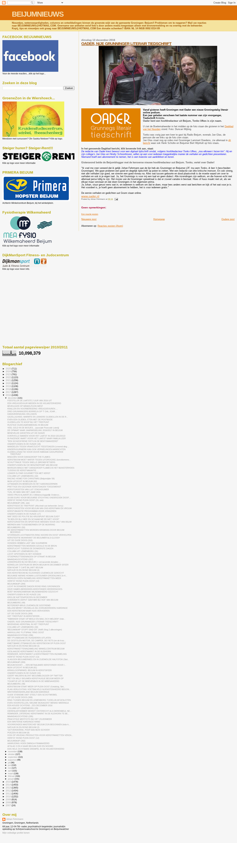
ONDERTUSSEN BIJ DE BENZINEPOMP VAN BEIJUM (32, 465)
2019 (8, 386)
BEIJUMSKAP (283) (16, 662)
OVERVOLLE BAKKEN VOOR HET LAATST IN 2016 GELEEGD (36, 436)
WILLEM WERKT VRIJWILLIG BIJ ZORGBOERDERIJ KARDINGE (37, 608)
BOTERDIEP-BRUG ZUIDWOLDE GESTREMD (29, 605)
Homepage (159, 219)
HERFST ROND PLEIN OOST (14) (23, 581)
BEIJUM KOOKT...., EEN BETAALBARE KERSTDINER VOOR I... (36, 665)
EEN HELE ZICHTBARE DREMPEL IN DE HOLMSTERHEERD (35, 749)
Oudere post (228, 219)
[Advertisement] (19, 290)
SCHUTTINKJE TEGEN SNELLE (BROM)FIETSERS (31, 462)
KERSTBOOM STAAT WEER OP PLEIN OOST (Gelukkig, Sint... (36, 686)
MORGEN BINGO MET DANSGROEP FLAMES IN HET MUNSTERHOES (40, 468)
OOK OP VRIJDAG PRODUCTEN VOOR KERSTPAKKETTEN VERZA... (40, 735)
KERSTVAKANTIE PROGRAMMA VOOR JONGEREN (31, 511)
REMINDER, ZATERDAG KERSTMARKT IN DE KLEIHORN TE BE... (38, 713)
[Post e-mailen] (116, 199)
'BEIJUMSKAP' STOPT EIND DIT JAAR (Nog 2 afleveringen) (34, 630)
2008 (8, 802)
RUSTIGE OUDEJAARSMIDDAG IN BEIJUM (27, 425)
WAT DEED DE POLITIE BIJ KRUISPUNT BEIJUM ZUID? (33, 516)
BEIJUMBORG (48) (16, 684)
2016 (8, 395)
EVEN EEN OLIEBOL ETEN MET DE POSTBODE (30, 419)
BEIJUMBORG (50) (16, 527)
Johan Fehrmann (14, 819)
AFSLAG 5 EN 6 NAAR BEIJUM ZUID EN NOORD (30, 746)
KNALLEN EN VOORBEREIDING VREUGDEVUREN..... (32, 409)
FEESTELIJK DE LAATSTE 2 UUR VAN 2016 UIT (29, 400)
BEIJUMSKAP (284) (16, 584)
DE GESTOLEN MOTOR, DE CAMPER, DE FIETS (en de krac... (36, 640)
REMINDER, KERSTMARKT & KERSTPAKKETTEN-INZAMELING (37, 654)
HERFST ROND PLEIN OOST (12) (23, 738)
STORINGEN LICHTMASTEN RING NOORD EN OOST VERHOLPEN (39, 535)
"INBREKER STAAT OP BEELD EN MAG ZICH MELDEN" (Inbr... (36, 619)
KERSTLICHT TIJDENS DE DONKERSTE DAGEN (30, 548)
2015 (8, 782)
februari (11, 776)
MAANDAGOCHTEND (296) (20, 635)
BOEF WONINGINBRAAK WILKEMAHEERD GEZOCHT (32, 592)
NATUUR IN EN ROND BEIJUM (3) (23, 646)
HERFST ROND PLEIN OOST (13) (23, 657)
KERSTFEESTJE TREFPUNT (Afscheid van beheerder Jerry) (35, 506)
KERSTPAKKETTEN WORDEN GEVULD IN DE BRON (32, 546)
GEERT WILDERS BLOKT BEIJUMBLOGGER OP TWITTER (35, 676)
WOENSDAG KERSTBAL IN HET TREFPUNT (28, 624)
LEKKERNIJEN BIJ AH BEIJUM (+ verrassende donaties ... (34, 562)
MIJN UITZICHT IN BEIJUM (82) (22, 481)
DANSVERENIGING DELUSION (22, 414)
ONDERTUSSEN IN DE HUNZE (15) (24, 673)
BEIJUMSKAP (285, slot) (18, 503)
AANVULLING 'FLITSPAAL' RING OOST (25, 632)
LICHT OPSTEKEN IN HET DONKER (24, 554)
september (13, 757)
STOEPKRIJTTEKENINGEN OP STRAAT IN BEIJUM (31, 556)
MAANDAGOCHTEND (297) (20, 559)
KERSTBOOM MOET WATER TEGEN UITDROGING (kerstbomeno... (39, 460)
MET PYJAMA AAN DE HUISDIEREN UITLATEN (29, 638)
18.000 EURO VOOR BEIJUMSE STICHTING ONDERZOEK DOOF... (39, 497)
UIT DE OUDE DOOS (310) (20, 540)
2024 (8, 371)
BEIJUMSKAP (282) (16, 741)
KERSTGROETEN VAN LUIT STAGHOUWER (28, 489)
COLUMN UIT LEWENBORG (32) (22, 476)
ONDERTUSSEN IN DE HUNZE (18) (24, 444)
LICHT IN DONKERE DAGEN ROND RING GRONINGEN (33, 586)
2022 (8, 377)
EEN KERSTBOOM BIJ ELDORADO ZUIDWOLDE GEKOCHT (35, 573)
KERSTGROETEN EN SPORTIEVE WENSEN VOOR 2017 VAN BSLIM (39, 522)
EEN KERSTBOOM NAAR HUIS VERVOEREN (28, 611)
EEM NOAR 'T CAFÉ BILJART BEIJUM (25, 567)
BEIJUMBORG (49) (16, 603)
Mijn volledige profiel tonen (16, 833)
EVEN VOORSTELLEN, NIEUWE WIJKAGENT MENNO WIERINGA (38, 703)
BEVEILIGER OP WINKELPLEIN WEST (25, 406)
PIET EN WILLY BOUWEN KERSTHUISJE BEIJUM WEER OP (35, 678)
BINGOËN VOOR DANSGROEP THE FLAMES (28, 457)
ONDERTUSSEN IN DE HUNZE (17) (24, 514)
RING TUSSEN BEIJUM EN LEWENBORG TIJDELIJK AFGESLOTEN (39, 700)
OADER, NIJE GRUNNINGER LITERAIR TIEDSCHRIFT (126, 43)
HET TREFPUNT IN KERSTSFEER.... (24, 616)
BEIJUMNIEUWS (38, 14)
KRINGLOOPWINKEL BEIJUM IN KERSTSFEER (29, 670)
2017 (8, 392)
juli (9, 762)
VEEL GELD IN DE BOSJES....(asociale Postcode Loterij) (33, 428)
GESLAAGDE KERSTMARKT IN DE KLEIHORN (29, 651)
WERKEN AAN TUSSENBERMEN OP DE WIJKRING (31, 524)
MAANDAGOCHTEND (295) (20, 716)
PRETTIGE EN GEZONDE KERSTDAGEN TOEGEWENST (34, 487)
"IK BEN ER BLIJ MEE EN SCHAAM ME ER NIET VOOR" (33, 519)
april (10, 771)
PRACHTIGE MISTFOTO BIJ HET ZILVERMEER (29, 719)
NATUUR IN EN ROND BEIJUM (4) (23, 570)
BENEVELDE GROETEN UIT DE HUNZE (26, 433)
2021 (8, 380)
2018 (8, 389)
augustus (12, 760)
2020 (8, 383)
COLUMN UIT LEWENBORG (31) (22, 551)
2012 (8, 790)
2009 (8, 799)
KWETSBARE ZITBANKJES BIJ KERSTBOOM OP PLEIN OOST (36, 643)
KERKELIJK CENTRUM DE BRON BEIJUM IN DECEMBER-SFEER (38, 565)
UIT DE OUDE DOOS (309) (20, 613)
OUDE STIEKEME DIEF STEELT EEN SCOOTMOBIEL (32, 695)
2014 (8, 784)
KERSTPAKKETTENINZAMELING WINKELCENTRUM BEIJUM (35, 649)
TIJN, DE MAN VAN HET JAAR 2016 (24, 492)
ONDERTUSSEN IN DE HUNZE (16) (24, 594)
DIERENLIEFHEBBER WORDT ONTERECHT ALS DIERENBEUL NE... (39, 711)
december (13, 398)
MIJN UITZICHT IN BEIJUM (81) (22, 667)
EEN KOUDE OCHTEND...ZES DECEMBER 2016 (29, 705)
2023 (8, 374)
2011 (8, 793)
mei (10, 768)
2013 (8, 787)
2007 (8, 805)
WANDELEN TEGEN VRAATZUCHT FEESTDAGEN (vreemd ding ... (38, 446)
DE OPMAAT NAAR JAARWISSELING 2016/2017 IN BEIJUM (35, 430)
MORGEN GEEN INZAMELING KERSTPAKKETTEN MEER (34, 578)
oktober (11, 754)
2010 (8, 796)
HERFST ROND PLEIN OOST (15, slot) (25, 500)
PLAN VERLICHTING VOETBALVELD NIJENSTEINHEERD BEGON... (39, 689)
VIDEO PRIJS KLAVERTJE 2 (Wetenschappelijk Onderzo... (34, 495)
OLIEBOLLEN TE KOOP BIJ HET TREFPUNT (28, 422)
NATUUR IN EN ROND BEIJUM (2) (23, 727)
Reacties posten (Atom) (110, 225)
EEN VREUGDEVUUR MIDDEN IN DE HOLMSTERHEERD (34, 403)
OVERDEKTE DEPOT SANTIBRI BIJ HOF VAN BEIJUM (32, 600)
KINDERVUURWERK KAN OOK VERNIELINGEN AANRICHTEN (36, 449)
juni (9, 765)
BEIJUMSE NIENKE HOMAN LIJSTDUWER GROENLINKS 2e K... (37, 576)
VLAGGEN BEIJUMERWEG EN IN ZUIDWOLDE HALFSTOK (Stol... (38, 659)
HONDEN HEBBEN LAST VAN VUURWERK (27, 543)
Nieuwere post (88, 219)
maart (11, 773)
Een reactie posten (89, 214)
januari (11, 779)
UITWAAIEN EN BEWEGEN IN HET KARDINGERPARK (32, 484)
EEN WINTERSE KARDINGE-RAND (23, 722)
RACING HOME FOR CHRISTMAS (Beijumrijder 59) (31, 478)
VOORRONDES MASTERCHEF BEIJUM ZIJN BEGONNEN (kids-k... (38, 724)
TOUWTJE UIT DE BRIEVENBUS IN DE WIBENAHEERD (33, 681)
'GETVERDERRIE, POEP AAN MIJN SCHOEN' (28, 730)
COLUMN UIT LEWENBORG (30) (22, 627)
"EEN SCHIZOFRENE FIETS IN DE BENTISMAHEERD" (32, 441)
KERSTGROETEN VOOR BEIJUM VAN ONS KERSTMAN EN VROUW (39, 508)
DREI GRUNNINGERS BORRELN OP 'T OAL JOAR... (32, 411)
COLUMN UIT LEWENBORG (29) (22, 708)
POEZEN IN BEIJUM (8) (18, 732)
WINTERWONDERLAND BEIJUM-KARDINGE (28, 692)
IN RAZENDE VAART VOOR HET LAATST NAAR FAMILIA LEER (36, 438)
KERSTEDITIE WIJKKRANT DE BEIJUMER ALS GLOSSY (33, 538)
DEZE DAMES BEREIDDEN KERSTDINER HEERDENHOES (34, 589)
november (13, 751)
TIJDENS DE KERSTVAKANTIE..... (23, 470)
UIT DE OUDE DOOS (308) (20, 697)
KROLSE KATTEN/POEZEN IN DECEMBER (27, 597)
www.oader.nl (90, 196)
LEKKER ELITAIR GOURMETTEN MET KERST (28, 473)
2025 (8, 368)
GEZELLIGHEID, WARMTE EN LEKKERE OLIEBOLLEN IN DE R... (37, 417)
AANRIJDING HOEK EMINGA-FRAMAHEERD (28, 743)
